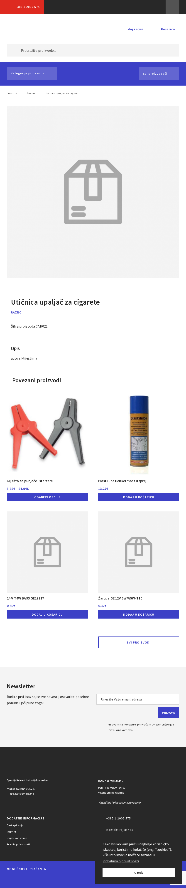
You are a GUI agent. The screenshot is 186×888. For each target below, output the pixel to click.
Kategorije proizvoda (27, 73)
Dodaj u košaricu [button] (138, 497)
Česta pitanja (15, 825)
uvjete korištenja (162, 724)
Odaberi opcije (47, 497)
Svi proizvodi (139, 642)
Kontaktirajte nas (119, 830)
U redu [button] (139, 873)
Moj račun (135, 29)
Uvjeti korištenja (17, 838)
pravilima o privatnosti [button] (121, 861)
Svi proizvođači (155, 74)
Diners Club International (64, 879)
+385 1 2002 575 (27, 7)
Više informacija (172, 7)
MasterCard (11, 879)
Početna (12, 93)
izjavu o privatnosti (120, 730)
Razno (31, 93)
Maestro (26, 879)
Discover (85, 879)
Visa (43, 879)
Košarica (168, 29)
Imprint (11, 831)
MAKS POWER (22, 29)
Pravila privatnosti (18, 844)
